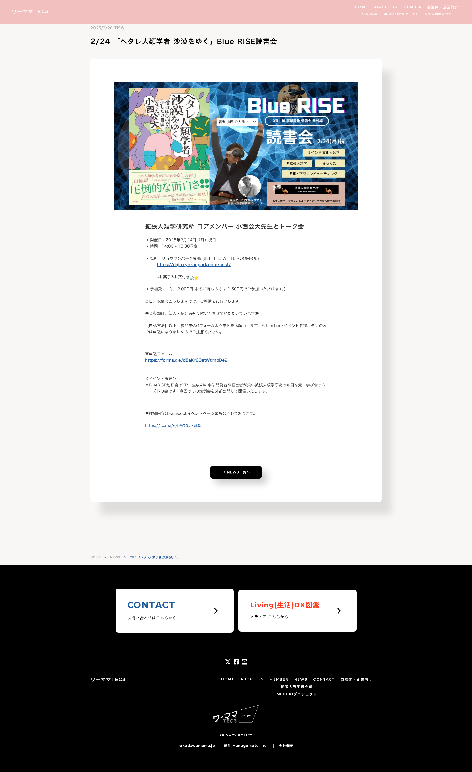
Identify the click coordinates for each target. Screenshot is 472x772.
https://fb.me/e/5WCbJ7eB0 (173, 425)
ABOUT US (386, 7)
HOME (361, 7)
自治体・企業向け (443, 7)
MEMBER (412, 7)
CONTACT (324, 679)
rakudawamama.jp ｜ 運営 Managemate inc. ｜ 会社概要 (236, 745)
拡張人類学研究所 (438, 14)
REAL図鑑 (369, 14)
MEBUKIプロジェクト (401, 14)
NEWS (115, 557)
